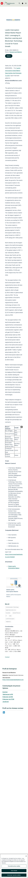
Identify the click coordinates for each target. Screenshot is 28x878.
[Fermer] (26, 856)
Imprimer (5, 692)
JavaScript (5, 701)
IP (6, 615)
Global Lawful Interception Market (12, 590)
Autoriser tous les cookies (14, 875)
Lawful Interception (10, 618)
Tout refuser (14, 870)
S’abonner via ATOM (8, 699)
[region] (14, 866)
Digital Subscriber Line (11, 610)
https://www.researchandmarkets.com (12, 679)
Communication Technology (12, 607)
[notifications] (22, 3)
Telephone (8, 621)
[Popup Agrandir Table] (22, 427)
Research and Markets (15, 52)
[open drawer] (25, 3)
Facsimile (8, 612)
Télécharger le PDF (7, 694)
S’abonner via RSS (7, 697)
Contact (7, 657)
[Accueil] (8, 3)
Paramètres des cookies (14, 866)
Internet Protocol (16, 612)
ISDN (10, 615)
